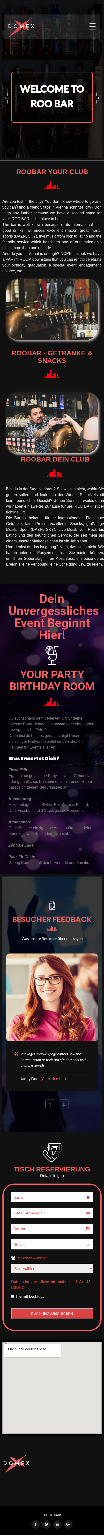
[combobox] (52, 1229)
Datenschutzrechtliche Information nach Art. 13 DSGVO (50, 1284)
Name (19, 1197)
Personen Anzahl (31, 1257)
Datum (19, 1228)
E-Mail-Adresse (27, 1213)
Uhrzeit (19, 1244)
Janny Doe (29, 1078)
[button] (13, 98)
